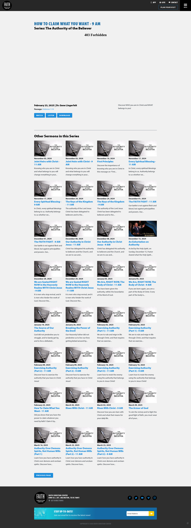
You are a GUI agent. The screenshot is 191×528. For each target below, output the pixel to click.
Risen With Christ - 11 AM (79, 408)
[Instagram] (154, 498)
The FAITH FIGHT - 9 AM (47, 241)
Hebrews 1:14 (48, 109)
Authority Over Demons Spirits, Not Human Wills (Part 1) (47, 451)
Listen (51, 115)
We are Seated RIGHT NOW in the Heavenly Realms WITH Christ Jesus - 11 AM (80, 286)
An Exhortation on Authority (139, 243)
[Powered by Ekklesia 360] (188, 523)
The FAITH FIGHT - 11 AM (142, 201)
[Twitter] (136, 498)
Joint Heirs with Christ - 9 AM (79, 163)
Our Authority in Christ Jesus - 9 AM (109, 243)
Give (163, 2)
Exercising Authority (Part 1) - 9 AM (140, 329)
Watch (39, 115)
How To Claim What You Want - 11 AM (46, 409)
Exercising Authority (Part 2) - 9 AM (77, 369)
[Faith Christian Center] (7, 5)
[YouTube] (142, 498)
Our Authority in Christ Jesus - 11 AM (78, 243)
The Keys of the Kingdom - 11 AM (79, 203)
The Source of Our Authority (44, 329)
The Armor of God (138, 408)
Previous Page (43, 475)
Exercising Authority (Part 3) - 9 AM (140, 369)
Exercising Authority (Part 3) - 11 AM (108, 369)
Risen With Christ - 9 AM (110, 408)
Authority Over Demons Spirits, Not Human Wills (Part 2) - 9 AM (110, 451)
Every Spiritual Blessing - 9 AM (47, 203)
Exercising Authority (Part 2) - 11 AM (45, 369)
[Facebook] (130, 498)
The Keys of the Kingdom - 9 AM (110, 203)
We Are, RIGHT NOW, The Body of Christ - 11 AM (110, 283)
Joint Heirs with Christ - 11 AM (46, 163)
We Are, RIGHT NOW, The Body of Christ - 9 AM (142, 283)
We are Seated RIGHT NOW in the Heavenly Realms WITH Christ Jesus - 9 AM (48, 286)
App (154, 2)
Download (64, 115)
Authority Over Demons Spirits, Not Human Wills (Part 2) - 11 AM (79, 451)
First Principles (105, 161)
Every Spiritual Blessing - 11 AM (142, 163)
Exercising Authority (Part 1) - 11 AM (108, 329)
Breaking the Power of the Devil (78, 329)
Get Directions (57, 500)
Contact (174, 2)
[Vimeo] (148, 498)
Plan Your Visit (168, 7)
